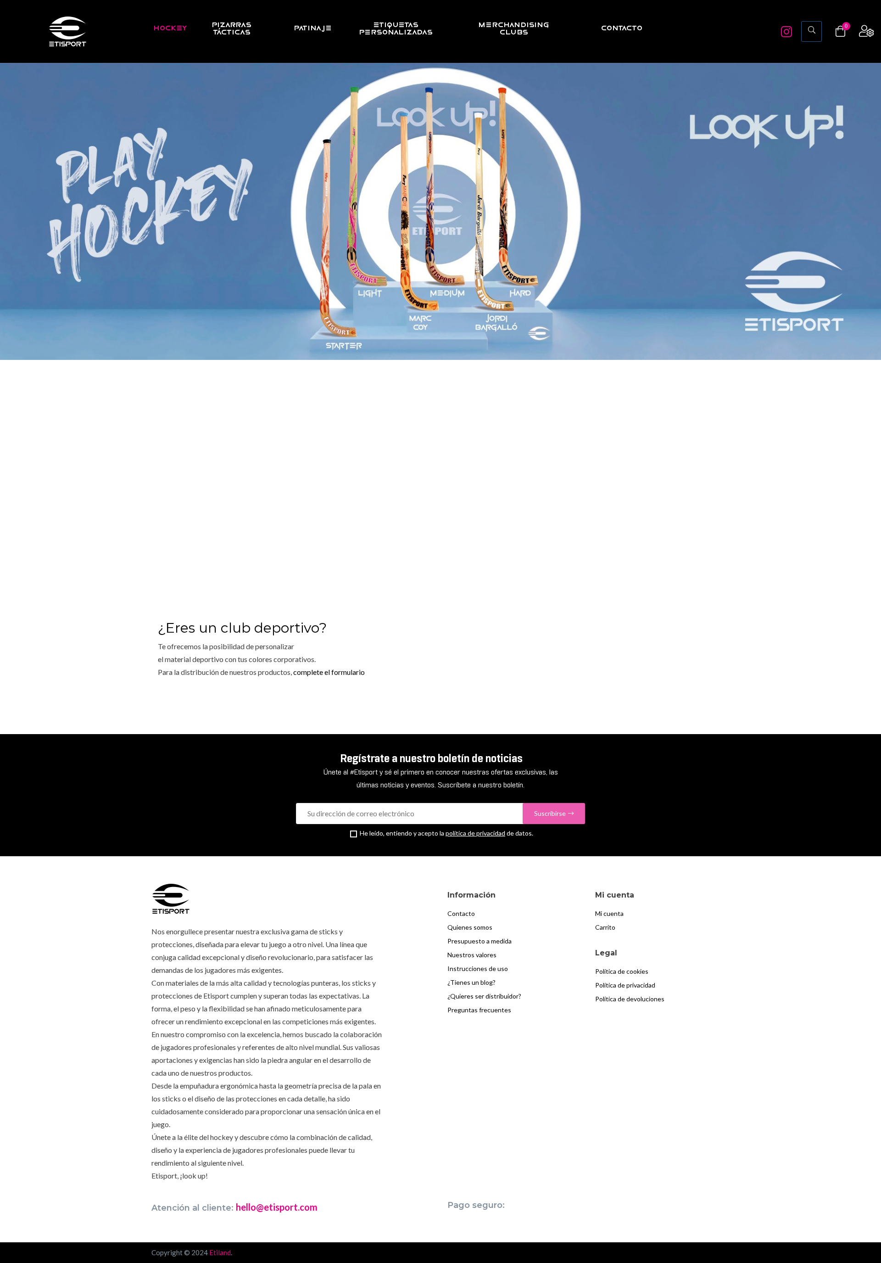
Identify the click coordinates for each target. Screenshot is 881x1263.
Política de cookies (621, 971)
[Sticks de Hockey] (440, 211)
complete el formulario (329, 672)
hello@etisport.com (277, 1206)
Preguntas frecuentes (479, 1010)
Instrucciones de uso (477, 968)
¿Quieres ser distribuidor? (484, 996)
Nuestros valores (471, 955)
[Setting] (866, 31)
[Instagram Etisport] (786, 34)
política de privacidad (475, 833)
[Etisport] (67, 31)
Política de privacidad (625, 985)
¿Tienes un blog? (471, 982)
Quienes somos (469, 927)
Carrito (605, 927)
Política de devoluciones (629, 999)
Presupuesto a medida (479, 941)
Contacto (461, 913)
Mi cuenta (609, 913)
